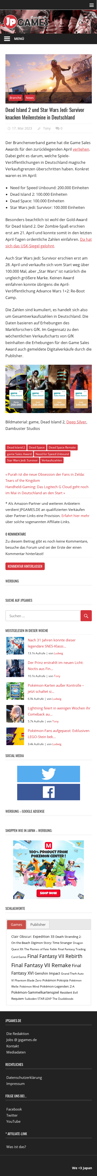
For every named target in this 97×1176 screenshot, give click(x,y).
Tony (47, 128)
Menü (19, 38)
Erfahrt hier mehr (75, 515)
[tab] (16, 924)
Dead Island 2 (16, 447)
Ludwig (58, 653)
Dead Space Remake (62, 447)
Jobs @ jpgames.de (21, 1039)
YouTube (13, 1121)
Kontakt (12, 1046)
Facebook (14, 1109)
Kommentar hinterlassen (25, 566)
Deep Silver (76, 422)
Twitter (12, 1115)
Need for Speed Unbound (52, 454)
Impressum (15, 1083)
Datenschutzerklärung (24, 1077)
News (30, 98)
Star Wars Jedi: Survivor (22, 460)
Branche (15, 98)
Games (16, 924)
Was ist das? (16, 1146)
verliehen (81, 149)
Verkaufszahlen (52, 460)
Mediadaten (16, 1052)
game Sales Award (19, 454)
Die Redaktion (17, 1033)
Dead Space (37, 447)
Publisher (38, 924)
